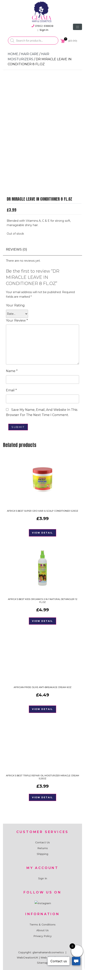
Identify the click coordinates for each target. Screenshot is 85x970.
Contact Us (42, 842)
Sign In (44, 29)
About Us (42, 930)
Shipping (42, 853)
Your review (17, 320)
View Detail (42, 532)
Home (13, 54)
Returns (42, 848)
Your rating (15, 305)
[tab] (16, 249)
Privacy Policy (42, 936)
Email (11, 390)
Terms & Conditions (42, 924)
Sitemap (42, 962)
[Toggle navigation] (77, 27)
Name (12, 371)
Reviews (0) (16, 249)
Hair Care (30, 54)
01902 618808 (44, 25)
